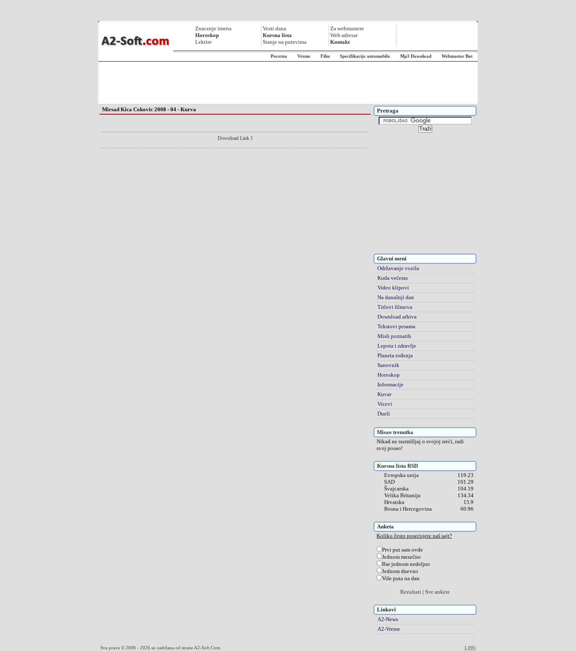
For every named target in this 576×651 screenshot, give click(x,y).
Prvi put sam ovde (402, 550)
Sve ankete (437, 592)
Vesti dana (274, 28)
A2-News (387, 619)
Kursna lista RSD (397, 466)
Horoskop (388, 375)
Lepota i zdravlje (396, 346)
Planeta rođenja (395, 355)
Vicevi (384, 404)
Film (325, 56)
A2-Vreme (388, 629)
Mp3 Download (415, 56)
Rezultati (410, 592)
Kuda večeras (392, 278)
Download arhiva (397, 316)
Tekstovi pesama (396, 326)
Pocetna (279, 56)
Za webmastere (347, 28)
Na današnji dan (395, 297)
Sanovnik (388, 365)
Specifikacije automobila (365, 56)
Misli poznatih (394, 336)
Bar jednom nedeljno (406, 564)
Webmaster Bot (457, 56)
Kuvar (384, 394)
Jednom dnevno (400, 571)
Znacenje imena (213, 28)
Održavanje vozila (398, 268)
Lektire (203, 42)
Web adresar (344, 35)
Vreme (303, 56)
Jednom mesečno (401, 557)
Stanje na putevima (285, 42)
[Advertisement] (288, 83)
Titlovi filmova (394, 307)
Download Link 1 (235, 138)
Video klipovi (393, 287)
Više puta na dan (401, 578)
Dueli (383, 413)
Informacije (390, 384)
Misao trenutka (395, 432)
